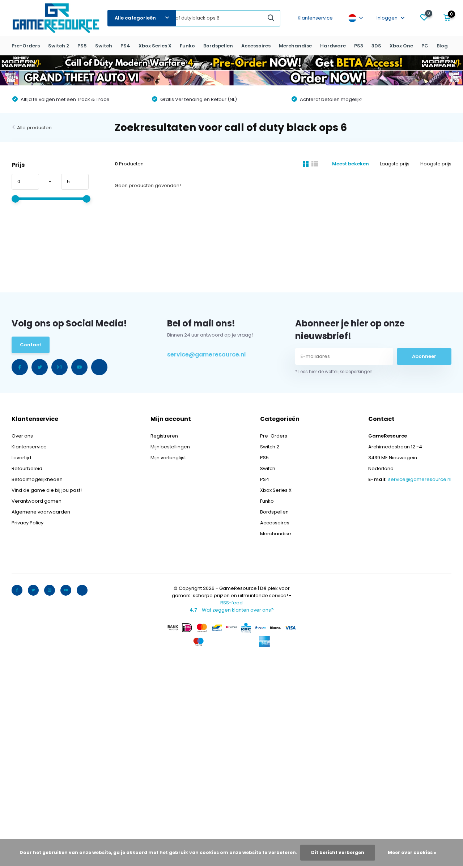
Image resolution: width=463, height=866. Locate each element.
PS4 (125, 45)
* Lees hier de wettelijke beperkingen (334, 371)
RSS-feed (231, 602)
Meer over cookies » (412, 852)
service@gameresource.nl (206, 354)
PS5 (82, 45)
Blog (442, 45)
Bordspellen (218, 45)
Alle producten (34, 127)
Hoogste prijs (435, 163)
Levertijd (21, 457)
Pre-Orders (26, 45)
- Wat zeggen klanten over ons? (232, 610)
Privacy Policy (27, 522)
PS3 (358, 45)
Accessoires (256, 45)
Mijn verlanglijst (168, 457)
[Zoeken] (271, 18)
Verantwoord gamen (36, 501)
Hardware (333, 45)
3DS (376, 45)
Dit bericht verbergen (337, 852)
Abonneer (424, 356)
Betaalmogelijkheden (37, 479)
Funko (187, 45)
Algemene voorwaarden (41, 511)
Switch (103, 45)
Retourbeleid (27, 468)
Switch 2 (58, 45)
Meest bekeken (350, 163)
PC (424, 45)
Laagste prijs (394, 163)
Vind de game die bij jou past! (47, 490)
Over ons (22, 435)
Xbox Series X (155, 45)
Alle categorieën (135, 17)
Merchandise (295, 45)
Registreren (164, 435)
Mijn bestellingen (170, 446)
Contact (30, 344)
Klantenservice (315, 17)
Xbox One (401, 45)
